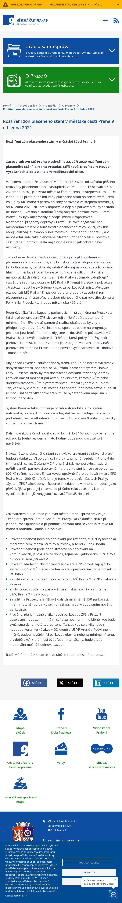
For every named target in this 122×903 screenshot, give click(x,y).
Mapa (20, 728)
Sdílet (37, 683)
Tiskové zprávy (27, 105)
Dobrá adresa (61, 732)
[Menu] (105, 19)
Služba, (101, 763)
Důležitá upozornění (27, 4)
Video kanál (101, 728)
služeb (20, 732)
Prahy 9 (101, 732)
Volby (61, 763)
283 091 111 (73, 840)
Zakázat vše (89, 872)
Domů (7, 105)
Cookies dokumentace (16, 895)
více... (98, 4)
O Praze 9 (68, 105)
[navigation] (61, 51)
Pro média (49, 105)
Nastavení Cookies (89, 862)
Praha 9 (61, 728)
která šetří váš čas (101, 767)
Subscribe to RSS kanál (116, 20)
